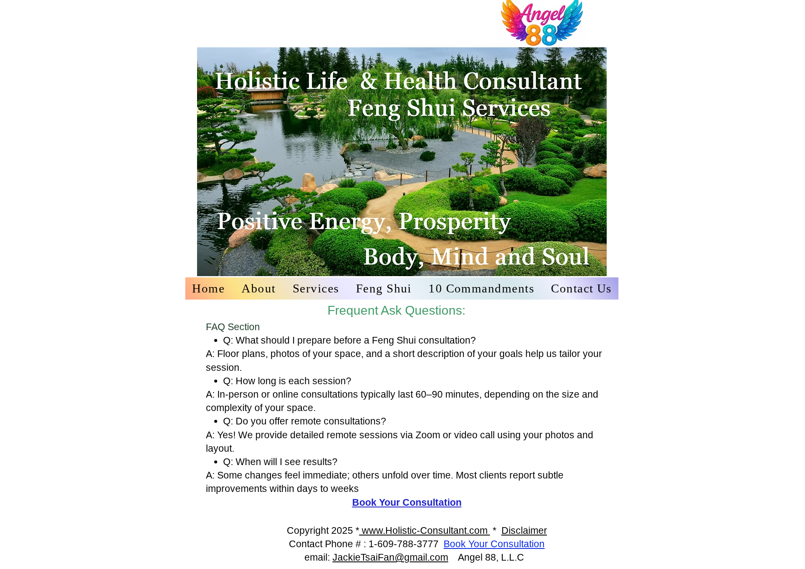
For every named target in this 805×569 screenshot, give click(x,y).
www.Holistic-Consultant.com (424, 530)
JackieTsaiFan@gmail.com (390, 557)
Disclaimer (524, 530)
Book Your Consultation (494, 543)
